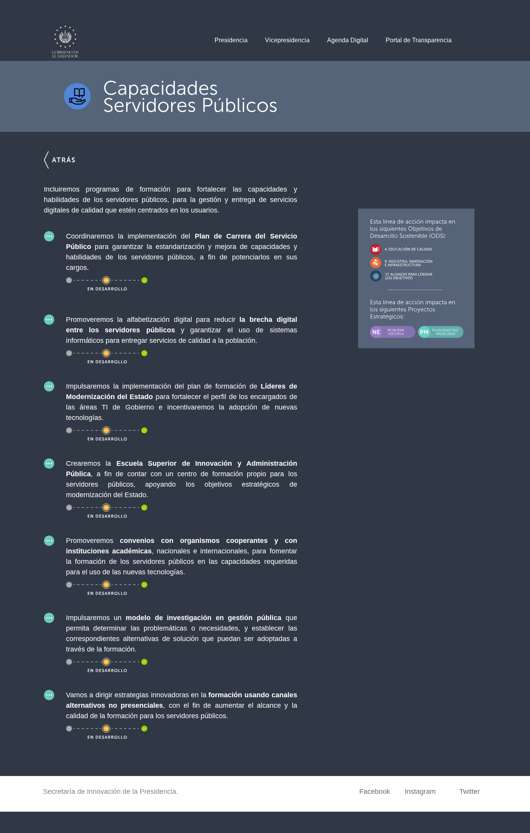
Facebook (374, 791)
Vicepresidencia (287, 40)
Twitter (469, 791)
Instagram (420, 791)
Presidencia (231, 40)
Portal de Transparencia (419, 40)
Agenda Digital (347, 40)
